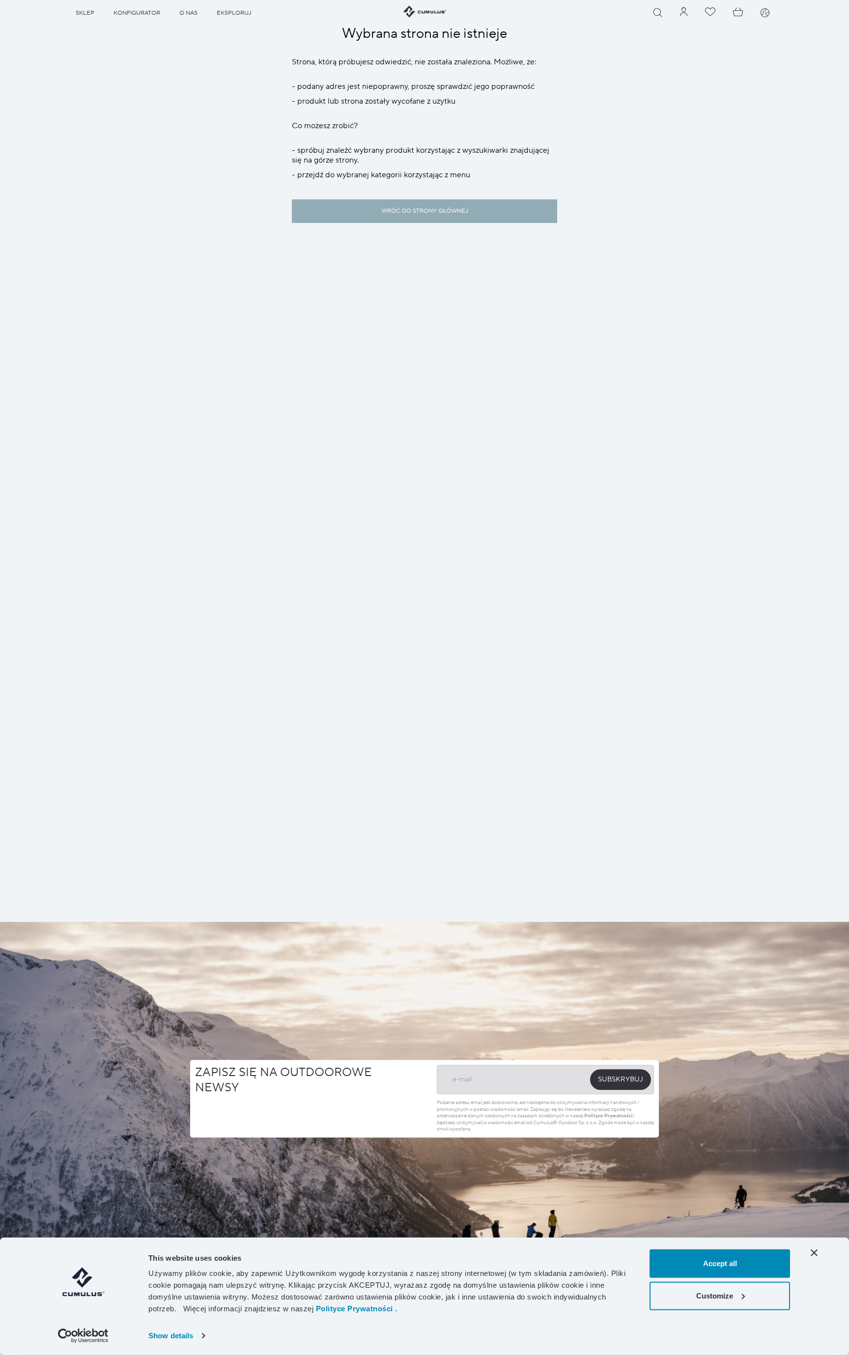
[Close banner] (814, 1252)
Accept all (720, 1263)
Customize (714, 1295)
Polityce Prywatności (608, 1116)
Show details (170, 1335)
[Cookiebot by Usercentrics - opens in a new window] (83, 1335)
